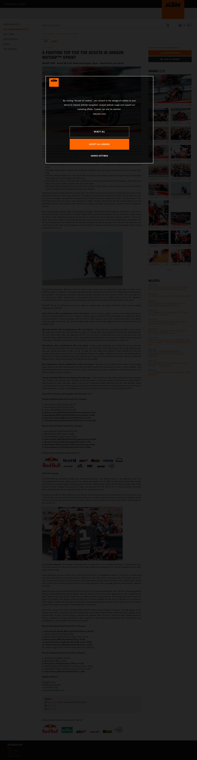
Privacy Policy (97, 114)
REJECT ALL (99, 131)
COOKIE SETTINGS (99, 155)
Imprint (104, 114)
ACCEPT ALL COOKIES (99, 144)
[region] (99, 119)
